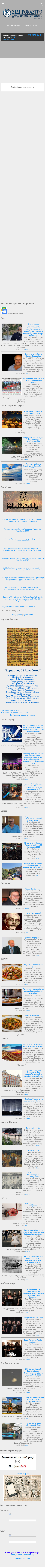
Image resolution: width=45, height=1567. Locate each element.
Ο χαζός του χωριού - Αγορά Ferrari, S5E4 (33, 1424)
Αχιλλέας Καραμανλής (33, 938)
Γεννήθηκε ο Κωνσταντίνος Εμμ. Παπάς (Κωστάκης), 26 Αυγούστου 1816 (22, 559)
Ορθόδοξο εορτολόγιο (10, 710)
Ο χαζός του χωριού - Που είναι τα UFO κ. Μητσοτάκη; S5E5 (33, 1399)
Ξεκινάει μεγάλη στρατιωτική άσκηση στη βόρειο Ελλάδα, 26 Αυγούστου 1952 (22, 540)
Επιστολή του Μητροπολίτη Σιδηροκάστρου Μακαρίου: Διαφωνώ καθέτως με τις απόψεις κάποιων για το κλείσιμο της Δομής (33, 330)
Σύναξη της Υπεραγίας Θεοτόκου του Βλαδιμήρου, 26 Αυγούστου (22, 676)
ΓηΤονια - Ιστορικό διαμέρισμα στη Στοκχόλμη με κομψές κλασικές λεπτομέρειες (33, 1073)
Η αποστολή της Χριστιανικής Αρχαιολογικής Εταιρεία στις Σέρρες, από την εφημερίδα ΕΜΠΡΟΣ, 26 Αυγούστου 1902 (22, 599)
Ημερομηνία (17, 615)
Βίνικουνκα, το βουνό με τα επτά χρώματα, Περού (33, 1045)
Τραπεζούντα (33, 1150)
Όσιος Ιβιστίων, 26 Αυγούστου (22, 684)
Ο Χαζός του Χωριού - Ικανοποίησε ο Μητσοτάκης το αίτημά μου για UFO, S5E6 (33, 1372)
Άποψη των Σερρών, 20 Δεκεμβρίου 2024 (33, 412)
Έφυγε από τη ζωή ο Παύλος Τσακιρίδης (33, 355)
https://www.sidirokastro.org (22, 1555)
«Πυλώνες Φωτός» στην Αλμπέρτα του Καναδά (33, 1100)
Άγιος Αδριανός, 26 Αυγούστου (22, 682)
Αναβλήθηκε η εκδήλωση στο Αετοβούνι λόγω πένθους (33, 380)
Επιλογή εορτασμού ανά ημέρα (22, 715)
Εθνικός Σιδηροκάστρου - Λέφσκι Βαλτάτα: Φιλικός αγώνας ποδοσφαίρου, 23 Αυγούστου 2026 (33, 728)
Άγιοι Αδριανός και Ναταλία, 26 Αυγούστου (22, 702)
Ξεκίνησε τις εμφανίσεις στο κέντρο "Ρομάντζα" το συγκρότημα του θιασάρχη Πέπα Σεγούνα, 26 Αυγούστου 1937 (22, 550)
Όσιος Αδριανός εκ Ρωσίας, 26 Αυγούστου (22, 696)
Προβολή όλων (35, 35)
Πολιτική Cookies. (22, 1559)
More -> (27, 349)
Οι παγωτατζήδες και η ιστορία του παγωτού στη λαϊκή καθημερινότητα (33, 1232)
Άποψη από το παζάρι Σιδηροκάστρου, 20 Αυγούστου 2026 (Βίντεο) (33, 865)
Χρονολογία (28, 615)
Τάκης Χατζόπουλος (33, 889)
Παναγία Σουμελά (33, 1128)
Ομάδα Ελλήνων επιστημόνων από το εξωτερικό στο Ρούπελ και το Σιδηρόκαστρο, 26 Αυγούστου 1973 (22, 569)
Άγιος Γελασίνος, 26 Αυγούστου (22, 680)
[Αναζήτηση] (41, 5)
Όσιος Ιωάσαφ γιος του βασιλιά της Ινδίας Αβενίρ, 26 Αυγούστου (22, 693)
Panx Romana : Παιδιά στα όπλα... (33, 1341)
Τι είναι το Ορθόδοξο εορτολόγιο (14, 713)
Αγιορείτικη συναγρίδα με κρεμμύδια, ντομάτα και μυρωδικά (33, 991)
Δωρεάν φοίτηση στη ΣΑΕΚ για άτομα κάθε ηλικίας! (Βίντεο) (33, 819)
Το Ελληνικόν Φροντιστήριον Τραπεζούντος (33, 1175)
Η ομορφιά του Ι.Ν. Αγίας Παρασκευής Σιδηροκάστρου (33, 440)
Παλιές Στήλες (23, 1474)
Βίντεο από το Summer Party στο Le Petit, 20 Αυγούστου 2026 (33, 845)
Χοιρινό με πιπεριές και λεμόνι (33, 966)
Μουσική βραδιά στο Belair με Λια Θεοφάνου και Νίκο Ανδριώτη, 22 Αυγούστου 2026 (33, 787)
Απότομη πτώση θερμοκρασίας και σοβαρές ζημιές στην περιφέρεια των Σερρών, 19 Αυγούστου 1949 (22, 578)
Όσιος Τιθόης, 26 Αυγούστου (22, 690)
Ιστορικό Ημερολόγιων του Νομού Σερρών (18, 607)
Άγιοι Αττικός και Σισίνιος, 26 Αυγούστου (22, 686)
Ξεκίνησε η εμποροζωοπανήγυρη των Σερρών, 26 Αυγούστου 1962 (22, 530)
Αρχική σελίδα (13, 25)
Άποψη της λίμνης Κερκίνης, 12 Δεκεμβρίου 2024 (33, 466)
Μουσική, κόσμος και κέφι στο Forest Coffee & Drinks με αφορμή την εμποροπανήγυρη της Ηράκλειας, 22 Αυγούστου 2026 (33, 758)
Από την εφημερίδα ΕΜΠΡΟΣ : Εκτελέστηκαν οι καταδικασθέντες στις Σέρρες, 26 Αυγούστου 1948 (22, 588)
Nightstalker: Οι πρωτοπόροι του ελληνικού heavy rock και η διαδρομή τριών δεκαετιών (33, 1293)
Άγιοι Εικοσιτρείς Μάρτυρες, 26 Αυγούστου (22, 688)
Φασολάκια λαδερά (33, 1015)
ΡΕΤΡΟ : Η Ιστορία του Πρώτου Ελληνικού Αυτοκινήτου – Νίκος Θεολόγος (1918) (33, 1259)
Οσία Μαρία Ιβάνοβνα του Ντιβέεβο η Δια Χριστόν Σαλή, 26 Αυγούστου (22, 699)
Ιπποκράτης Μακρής (33, 913)
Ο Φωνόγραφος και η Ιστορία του (33, 1205)
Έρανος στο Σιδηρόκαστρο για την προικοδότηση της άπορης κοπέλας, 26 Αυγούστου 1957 (22, 520)
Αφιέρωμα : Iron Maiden (33, 1318)
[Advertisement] (22, 62)
